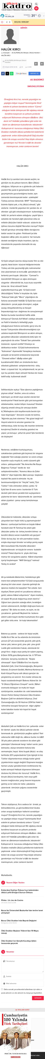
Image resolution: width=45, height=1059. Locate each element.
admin (23, 27)
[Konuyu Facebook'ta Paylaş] (3, 73)
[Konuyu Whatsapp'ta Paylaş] (11, 73)
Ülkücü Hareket (34, 53)
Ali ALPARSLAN (17, 53)
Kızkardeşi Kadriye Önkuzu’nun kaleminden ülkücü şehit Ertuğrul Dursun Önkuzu (20, 891)
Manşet (25, 53)
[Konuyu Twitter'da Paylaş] (7, 73)
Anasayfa (6, 53)
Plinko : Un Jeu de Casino (12, 900)
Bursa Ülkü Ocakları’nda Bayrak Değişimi (18, 920)
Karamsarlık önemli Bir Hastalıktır (26, 22)
